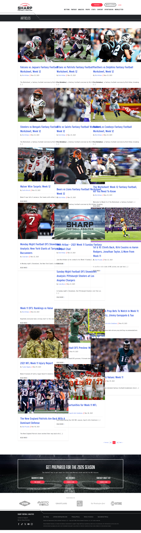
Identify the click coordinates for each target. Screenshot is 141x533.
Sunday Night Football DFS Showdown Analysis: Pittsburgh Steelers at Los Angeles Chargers (77, 276)
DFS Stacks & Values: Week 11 (108, 377)
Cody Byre (25, 257)
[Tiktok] (22, 524)
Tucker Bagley (26, 367)
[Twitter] (25, 524)
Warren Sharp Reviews (24, 520)
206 (110, 442)
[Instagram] (32, 524)
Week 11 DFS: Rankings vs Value (36, 308)
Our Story (46, 517)
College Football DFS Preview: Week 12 (77, 347)
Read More (60, 264)
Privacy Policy (76, 517)
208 (117, 442)
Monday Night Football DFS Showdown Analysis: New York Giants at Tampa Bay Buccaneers (41, 248)
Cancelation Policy (103, 517)
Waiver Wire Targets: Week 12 (35, 186)
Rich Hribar (25, 75)
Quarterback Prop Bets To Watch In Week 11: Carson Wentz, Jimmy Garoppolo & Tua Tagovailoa (116, 315)
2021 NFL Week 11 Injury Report (36, 363)
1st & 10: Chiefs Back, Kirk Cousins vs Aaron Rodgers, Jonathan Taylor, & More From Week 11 (115, 252)
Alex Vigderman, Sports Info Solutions (71, 413)
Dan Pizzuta (25, 427)
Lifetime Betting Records (60, 517)
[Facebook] (19, 524)
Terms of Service (88, 517)
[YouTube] (29, 524)
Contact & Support (23, 517)
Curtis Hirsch (26, 190)
